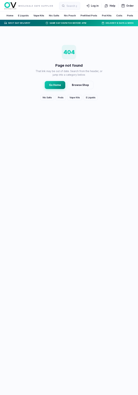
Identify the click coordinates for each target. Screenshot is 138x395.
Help (112, 5)
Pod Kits (107, 15)
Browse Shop (80, 84)
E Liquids (23, 15)
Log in (95, 5)
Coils (119, 15)
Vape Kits (38, 15)
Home (9, 15)
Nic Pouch (70, 15)
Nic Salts (54, 15)
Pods (130, 15)
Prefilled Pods (88, 15)
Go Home (55, 84)
